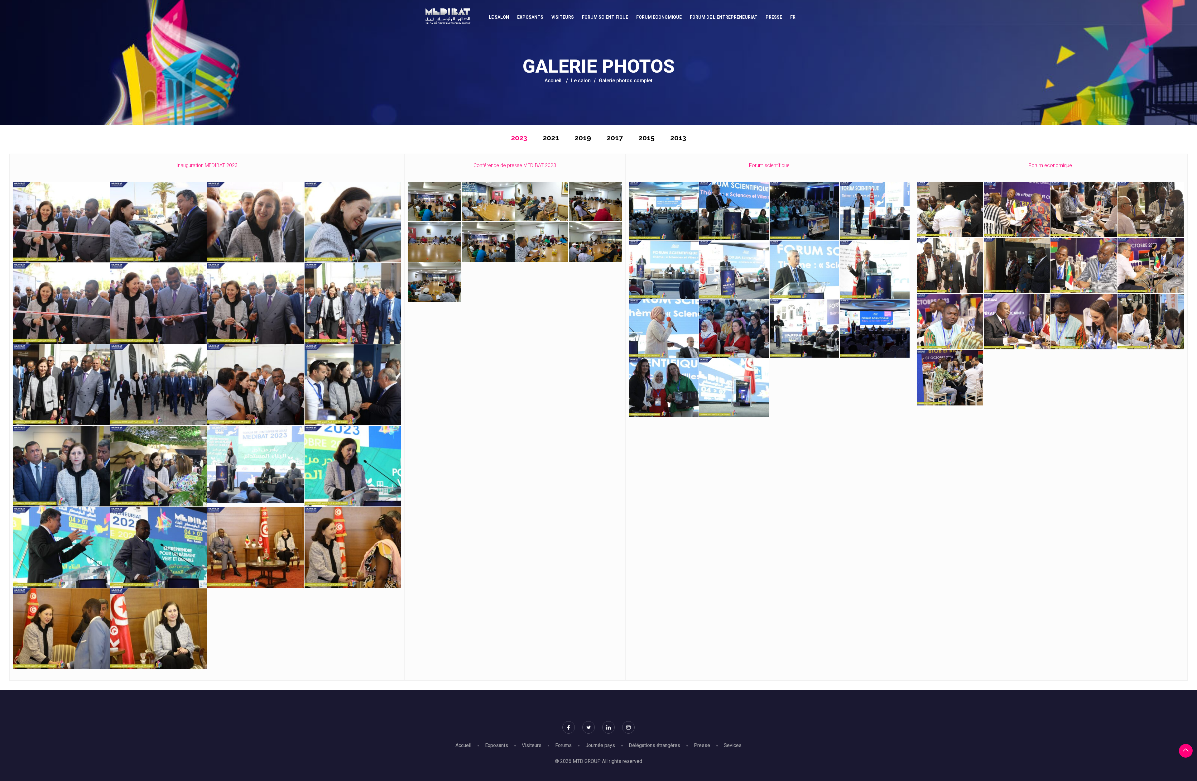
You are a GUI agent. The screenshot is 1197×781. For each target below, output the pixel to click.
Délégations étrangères (654, 745)
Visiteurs (562, 17)
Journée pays (600, 745)
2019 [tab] (582, 137)
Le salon (499, 17)
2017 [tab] (615, 137)
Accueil (553, 81)
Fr (793, 17)
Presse (774, 17)
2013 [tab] (678, 137)
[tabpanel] (598, 417)
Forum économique (659, 17)
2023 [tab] (519, 137)
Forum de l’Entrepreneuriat (723, 17)
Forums (563, 745)
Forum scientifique (605, 17)
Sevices (733, 745)
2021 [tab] (551, 137)
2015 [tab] (646, 137)
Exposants (530, 17)
